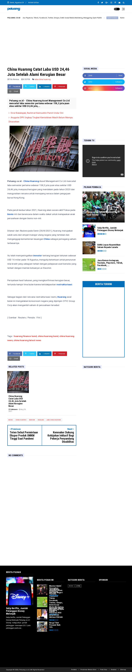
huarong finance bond (25, 336)
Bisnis (10, 420)
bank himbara (99, 18)
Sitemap (123, 669)
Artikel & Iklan (33, 2)
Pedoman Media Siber (88, 669)
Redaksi (74, 669)
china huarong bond (48, 336)
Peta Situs (103, 669)
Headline (41, 420)
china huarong (20, 420)
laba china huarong (43, 79)
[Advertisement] (66, 41)
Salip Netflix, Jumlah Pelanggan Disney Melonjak (17, 611)
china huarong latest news (27, 340)
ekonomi (32, 420)
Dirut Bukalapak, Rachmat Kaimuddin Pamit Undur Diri (37, 113)
